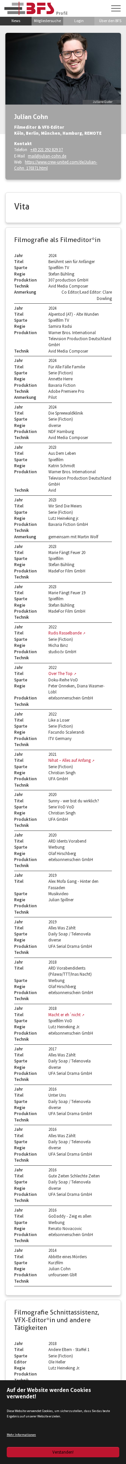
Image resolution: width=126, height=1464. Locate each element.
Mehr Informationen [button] (21, 1434)
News (15, 20)
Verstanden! (63, 1452)
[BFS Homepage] (29, 8)
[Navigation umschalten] (116, 8)
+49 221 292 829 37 (46, 149)
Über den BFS (110, 20)
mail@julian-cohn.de (47, 156)
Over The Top (61, 673)
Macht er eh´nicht (65, 1014)
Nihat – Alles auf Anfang (70, 760)
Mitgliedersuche (47, 20)
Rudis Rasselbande (65, 632)
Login (79, 20)
